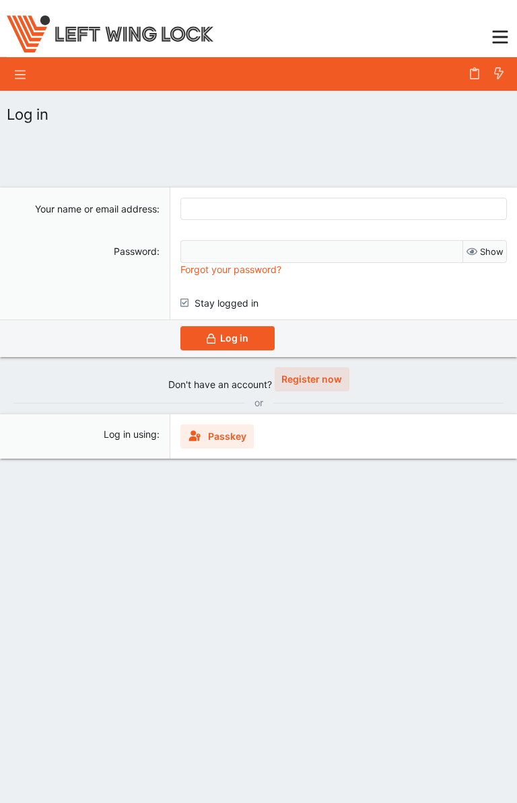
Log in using (130, 434)
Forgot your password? (230, 269)
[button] (500, 35)
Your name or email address (96, 209)
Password (135, 251)
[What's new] (498, 74)
